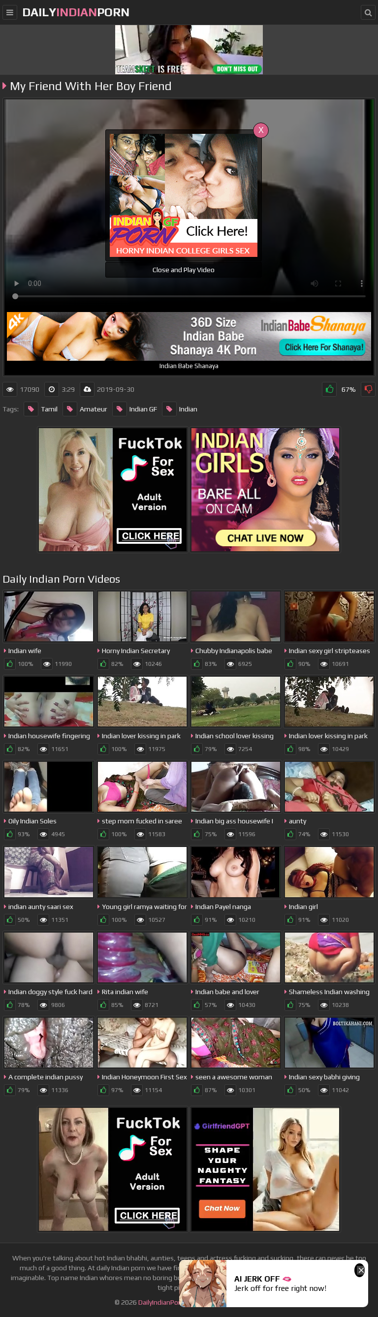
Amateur (93, 409)
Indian (188, 409)
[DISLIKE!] (368, 389)
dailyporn (75, 12)
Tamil (49, 409)
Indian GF (143, 409)
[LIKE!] (329, 389)
